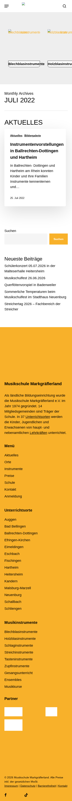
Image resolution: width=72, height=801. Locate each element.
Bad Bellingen (15, 526)
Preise (9, 476)
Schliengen (13, 609)
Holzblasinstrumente (20, 639)
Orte (7, 462)
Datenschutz (28, 785)
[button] (6, 6)
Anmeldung (13, 496)
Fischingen (12, 561)
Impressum (11, 785)
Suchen (10, 231)
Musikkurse (13, 687)
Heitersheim (13, 574)
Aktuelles (16, 135)
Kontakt (10, 489)
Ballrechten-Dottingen (21, 533)
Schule (9, 483)
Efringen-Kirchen (17, 540)
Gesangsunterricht (18, 673)
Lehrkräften (38, 433)
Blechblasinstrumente (20, 632)
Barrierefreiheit (47, 785)
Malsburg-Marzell (17, 588)
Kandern (10, 581)
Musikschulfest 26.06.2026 (24, 278)
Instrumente (13, 469)
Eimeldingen (13, 547)
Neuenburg (13, 595)
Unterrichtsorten (38, 417)
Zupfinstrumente (16, 666)
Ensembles (13, 680)
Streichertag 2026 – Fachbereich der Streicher (32, 306)
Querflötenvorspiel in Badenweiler (30, 285)
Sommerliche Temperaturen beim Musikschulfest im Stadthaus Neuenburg (35, 294)
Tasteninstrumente (18, 659)
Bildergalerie (32, 135)
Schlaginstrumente (18, 645)
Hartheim (11, 567)
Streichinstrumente (18, 652)
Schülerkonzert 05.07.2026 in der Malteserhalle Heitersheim (29, 268)
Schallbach (12, 602)
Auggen (10, 519)
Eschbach (12, 554)
